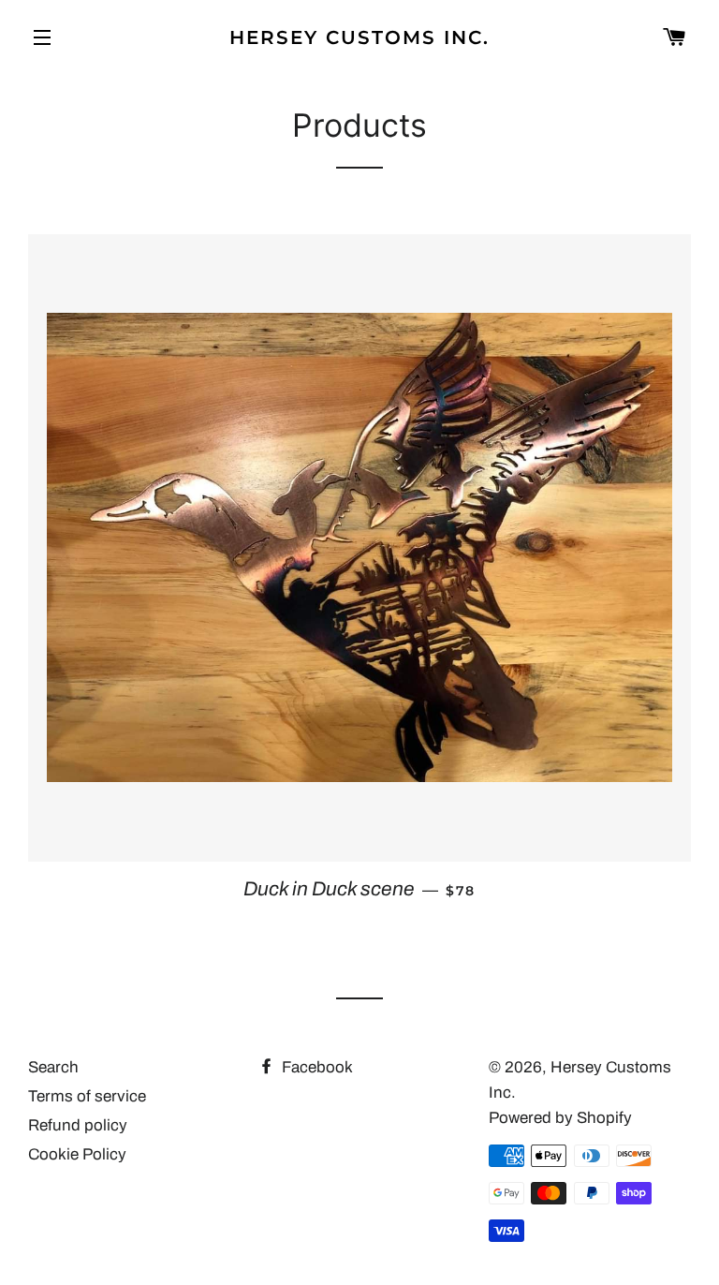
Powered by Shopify (560, 1118)
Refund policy (77, 1125)
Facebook (315, 1067)
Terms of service (87, 1096)
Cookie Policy (77, 1154)
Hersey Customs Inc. (359, 37)
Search (53, 1067)
